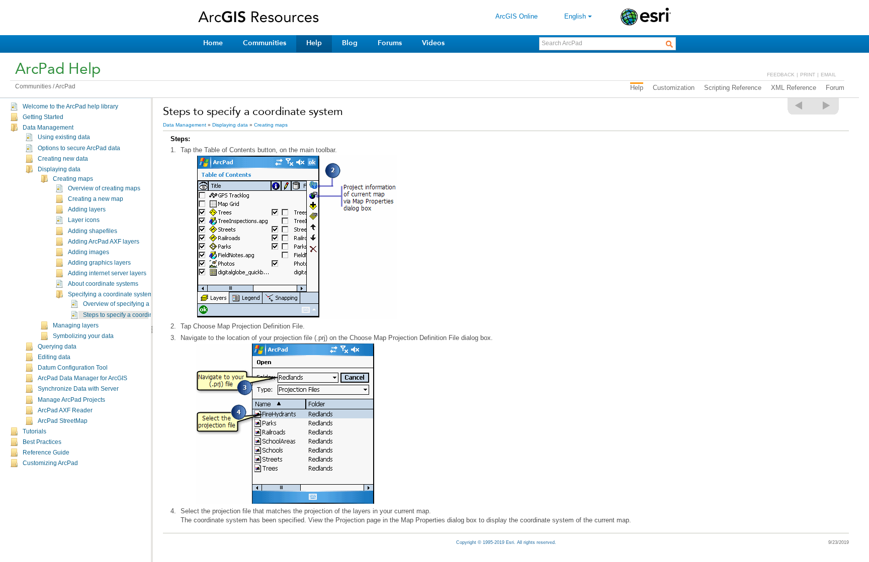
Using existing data (64, 137)
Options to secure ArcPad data (79, 148)
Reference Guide (46, 452)
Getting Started (43, 117)
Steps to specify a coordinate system (132, 315)
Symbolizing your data (83, 336)
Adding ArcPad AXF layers (103, 242)
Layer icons (84, 220)
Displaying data (59, 169)
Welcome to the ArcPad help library (70, 106)
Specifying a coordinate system (110, 294)
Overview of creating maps (104, 188)
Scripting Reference (732, 87)
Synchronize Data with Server (78, 389)
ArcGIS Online (516, 16)
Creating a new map (95, 199)
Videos (433, 43)
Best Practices (42, 442)
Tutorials (34, 431)
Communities (264, 43)
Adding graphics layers (99, 263)
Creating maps (73, 179)
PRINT (807, 74)
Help (314, 43)
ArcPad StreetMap (63, 421)
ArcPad (65, 86)
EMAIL (828, 74)
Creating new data (63, 159)
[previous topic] (799, 105)
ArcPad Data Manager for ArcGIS (82, 378)
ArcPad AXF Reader (65, 410)
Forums (390, 43)
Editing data (54, 357)
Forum (835, 87)
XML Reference (793, 87)
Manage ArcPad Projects (71, 400)
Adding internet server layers (107, 273)
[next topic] (827, 105)
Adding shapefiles (92, 231)
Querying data (57, 347)
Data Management (48, 128)
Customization (673, 87)
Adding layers (87, 209)
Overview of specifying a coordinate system (142, 304)
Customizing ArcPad (50, 463)
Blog (350, 43)
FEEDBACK (781, 74)
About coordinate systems (103, 284)
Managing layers (76, 325)
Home (213, 43)
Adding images (88, 252)
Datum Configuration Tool (73, 368)
